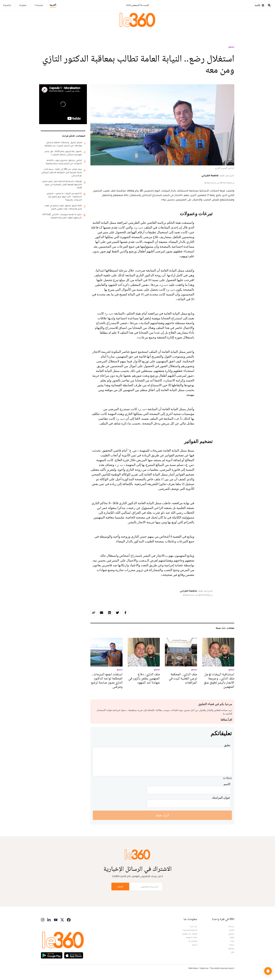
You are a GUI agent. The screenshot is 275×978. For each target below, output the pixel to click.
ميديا (232, 941)
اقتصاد (231, 930)
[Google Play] (51, 955)
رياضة (231, 945)
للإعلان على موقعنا (189, 934)
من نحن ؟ (193, 926)
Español (7, 5)
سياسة (231, 926)
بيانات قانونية (191, 937)
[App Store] (73, 955)
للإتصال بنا (192, 941)
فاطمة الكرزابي (210, 175)
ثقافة (232, 937)
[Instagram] (43, 919)
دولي (232, 952)
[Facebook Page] (69, 919)
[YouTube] (56, 919)
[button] (268, 971)
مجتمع (231, 47)
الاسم (227, 784)
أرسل (120, 886)
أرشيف (194, 945)
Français (39, 5)
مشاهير (231, 948)
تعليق (227, 745)
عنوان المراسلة (221, 797)
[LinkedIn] (49, 919)
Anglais (22, 5)
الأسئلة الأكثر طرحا (190, 930)
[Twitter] (62, 919)
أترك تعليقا (162, 815)
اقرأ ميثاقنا (226, 719)
